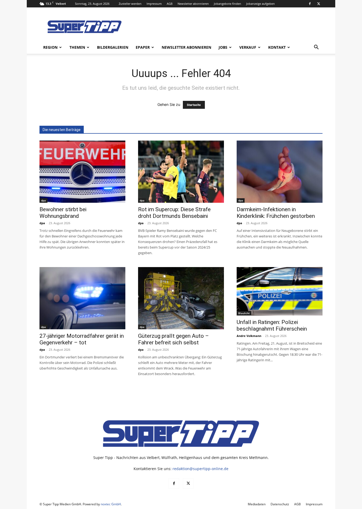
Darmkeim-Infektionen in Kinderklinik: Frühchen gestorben (276, 212)
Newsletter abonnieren (193, 4)
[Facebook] (310, 3)
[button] (316, 47)
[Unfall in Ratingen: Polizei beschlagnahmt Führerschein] (280, 291)
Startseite (194, 105)
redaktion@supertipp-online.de (200, 468)
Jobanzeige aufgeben (260, 4)
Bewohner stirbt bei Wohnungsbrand (62, 212)
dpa (43, 200)
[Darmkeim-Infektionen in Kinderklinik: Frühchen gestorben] (280, 172)
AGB (170, 4)
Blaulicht (244, 313)
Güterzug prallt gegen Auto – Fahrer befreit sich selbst (173, 339)
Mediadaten (257, 504)
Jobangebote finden (227, 4)
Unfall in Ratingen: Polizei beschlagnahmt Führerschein (272, 325)
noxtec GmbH (111, 504)
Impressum (154, 4)
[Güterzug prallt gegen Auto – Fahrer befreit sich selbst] (181, 298)
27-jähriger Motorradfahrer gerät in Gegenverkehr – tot (81, 339)
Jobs (223, 47)
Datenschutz (280, 504)
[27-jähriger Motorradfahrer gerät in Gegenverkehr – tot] (82, 298)
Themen (77, 47)
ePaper (143, 47)
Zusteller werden (130, 4)
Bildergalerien (112, 47)
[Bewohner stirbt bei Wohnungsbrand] (82, 172)
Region (50, 47)
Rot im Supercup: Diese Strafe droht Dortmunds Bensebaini (174, 212)
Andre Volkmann (249, 336)
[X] (319, 3)
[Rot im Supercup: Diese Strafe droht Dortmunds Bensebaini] (181, 172)
